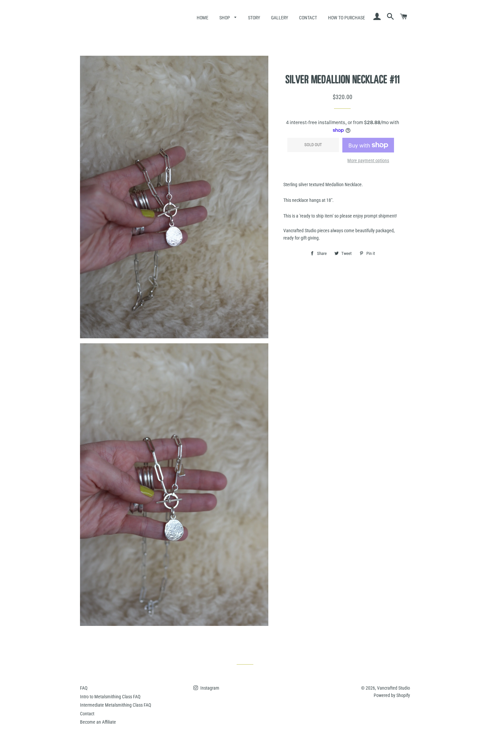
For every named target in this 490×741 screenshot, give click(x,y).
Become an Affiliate (98, 722)
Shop (225, 17)
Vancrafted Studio (393, 688)
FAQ (83, 688)
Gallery (279, 17)
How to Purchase (346, 17)
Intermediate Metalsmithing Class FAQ (115, 705)
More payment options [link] (368, 160)
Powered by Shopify (392, 695)
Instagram (209, 688)
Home (202, 17)
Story (254, 17)
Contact (308, 17)
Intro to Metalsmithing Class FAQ (110, 696)
